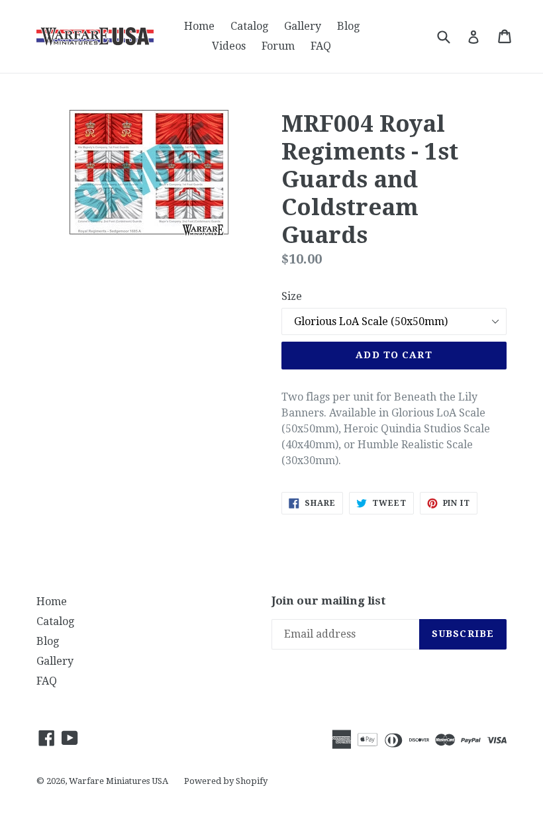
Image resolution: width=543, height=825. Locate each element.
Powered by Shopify (226, 781)
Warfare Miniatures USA (118, 781)
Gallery (302, 26)
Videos (229, 46)
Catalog (249, 26)
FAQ (321, 46)
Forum (278, 46)
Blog (348, 26)
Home (199, 26)
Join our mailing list (329, 600)
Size (291, 296)
